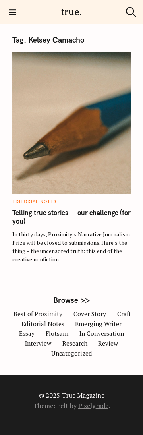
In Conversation (101, 333)
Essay (27, 333)
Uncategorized (71, 353)
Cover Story (89, 314)
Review (108, 343)
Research (74, 343)
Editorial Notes (34, 201)
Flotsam (57, 333)
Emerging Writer (98, 324)
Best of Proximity (38, 314)
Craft (124, 314)
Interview (38, 343)
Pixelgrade (93, 405)
